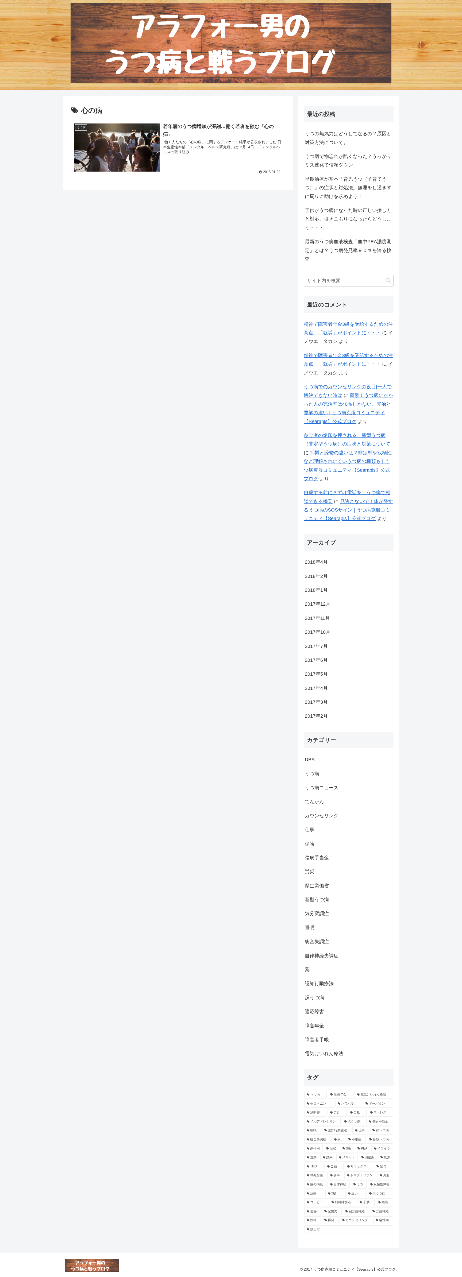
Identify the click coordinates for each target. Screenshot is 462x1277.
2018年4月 (316, 562)
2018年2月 (316, 576)
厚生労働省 (317, 885)
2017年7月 (316, 646)
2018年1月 (316, 590)
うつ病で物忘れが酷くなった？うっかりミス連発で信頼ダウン (348, 161)
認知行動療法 (319, 983)
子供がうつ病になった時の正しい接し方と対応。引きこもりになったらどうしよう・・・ (348, 219)
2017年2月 (316, 716)
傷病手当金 (317, 857)
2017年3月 (316, 702)
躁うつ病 (314, 997)
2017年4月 (316, 688)
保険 (309, 843)
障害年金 (314, 1025)
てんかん (314, 801)
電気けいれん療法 (324, 1053)
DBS (310, 759)
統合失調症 (317, 941)
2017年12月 (317, 604)
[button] (388, 280)
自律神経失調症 (321, 955)
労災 (309, 871)
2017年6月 (316, 660)
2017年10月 (317, 632)
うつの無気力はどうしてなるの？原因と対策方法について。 (348, 138)
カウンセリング (321, 815)
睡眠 (309, 927)
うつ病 (312, 773)
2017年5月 (316, 674)
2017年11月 (317, 618)
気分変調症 (317, 913)
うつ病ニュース (321, 787)
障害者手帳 (317, 1039)
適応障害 (314, 1011)
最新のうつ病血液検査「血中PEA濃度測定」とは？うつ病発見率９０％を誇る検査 (348, 250)
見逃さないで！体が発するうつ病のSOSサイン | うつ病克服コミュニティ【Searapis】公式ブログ (348, 510)
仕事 (309, 829)
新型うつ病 (317, 899)
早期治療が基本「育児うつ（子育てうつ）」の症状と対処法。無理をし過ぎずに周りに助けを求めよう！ (348, 187)
